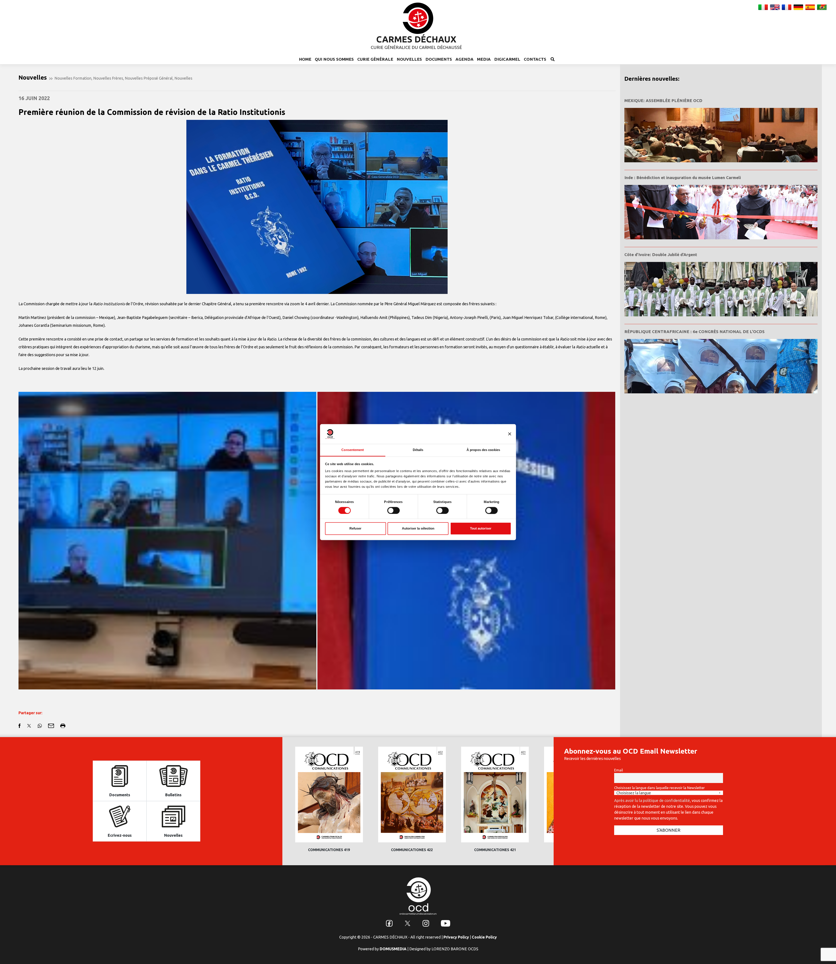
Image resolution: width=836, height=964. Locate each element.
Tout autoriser (480, 528)
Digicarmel (507, 59)
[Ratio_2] (167, 540)
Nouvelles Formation (72, 78)
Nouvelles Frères (108, 78)
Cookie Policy (484, 937)
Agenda (464, 59)
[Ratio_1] (466, 540)
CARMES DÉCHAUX (416, 39)
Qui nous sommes (334, 59)
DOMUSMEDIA (393, 949)
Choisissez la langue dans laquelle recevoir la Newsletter (659, 788)
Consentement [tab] (352, 450)
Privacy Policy (456, 937)
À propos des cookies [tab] (483, 450)
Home (305, 59)
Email (618, 770)
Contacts (535, 59)
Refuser (355, 528)
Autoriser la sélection (418, 528)
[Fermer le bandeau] (509, 433)
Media (484, 59)
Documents (438, 59)
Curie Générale (375, 59)
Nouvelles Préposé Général (149, 78)
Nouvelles (409, 59)
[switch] (393, 510)
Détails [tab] (418, 450)
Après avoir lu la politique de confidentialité (652, 800)
